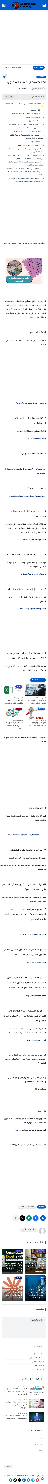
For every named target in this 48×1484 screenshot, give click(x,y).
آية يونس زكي (36, 88)
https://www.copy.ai (37, 439)
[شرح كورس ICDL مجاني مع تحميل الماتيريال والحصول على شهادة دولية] (36, 1390)
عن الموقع (38, 1365)
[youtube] (37, 1480)
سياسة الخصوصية (36, 1361)
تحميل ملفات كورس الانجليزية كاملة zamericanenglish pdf (16, 1417)
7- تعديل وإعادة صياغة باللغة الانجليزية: (27, 132)
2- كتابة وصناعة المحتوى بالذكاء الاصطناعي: (25, 114)
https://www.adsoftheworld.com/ (31, 403)
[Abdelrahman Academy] (24, 5)
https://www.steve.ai (36, 1040)
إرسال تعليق (37, 1320)
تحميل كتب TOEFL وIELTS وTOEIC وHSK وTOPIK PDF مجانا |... (17, 67)
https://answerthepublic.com (33, 935)
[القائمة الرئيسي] (44, 5)
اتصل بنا (39, 1369)
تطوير (22, 1207)
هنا (25, 1123)
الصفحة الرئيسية (36, 1354)
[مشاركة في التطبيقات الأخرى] (15, 1218)
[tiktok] (15, 1480)
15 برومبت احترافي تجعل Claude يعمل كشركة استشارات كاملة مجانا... (13, 1292)
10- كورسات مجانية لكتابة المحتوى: (29, 145)
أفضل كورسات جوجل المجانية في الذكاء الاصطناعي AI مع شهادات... (35, 1294)
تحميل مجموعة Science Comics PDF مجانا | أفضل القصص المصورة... (36, 1265)
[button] (36, 1218)
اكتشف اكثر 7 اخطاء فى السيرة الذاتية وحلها (37, 702)
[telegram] (33, 1480)
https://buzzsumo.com (36, 996)
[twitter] (19, 1480)
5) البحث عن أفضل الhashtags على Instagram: (24, 124)
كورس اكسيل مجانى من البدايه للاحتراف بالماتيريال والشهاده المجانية (15, 1405)
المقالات (41, 77)
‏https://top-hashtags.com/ (34, 540)
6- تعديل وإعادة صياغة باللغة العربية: (28, 128)
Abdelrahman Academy (13, 1476)
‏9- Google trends (35, 142)
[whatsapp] (10, 1480)
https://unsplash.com (36, 963)
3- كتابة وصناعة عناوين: (33, 117)
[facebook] (28, 1480)
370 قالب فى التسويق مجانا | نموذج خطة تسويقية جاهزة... (13, 726)
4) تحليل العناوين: (35, 121)
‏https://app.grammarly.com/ (33, 609)
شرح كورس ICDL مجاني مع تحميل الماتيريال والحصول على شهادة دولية (15, 1391)
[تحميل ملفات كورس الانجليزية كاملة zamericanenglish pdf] (36, 1417)
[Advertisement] (24, 39)
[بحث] (4, 5)
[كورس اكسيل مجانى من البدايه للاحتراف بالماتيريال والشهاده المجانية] (36, 1403)
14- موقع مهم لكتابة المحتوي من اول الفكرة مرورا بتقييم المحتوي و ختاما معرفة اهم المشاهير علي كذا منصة (25, 172)
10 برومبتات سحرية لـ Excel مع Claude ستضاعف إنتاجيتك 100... (13, 1267)
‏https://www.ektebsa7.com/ (33, 574)
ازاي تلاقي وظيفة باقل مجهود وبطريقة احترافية (37, 724)
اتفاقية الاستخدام (36, 1357)
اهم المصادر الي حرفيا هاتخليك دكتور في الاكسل (13, 702)
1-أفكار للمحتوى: (35, 110)
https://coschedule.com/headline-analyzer (27, 496)
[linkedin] (24, 1480)
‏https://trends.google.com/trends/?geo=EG (27, 835)
